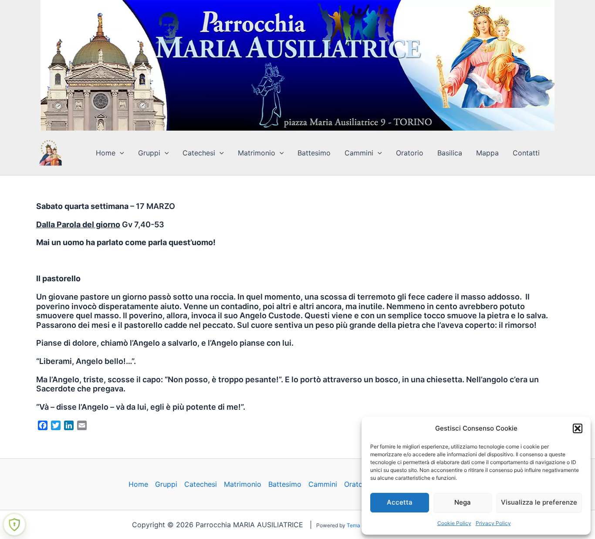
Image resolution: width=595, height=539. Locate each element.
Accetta (399, 502)
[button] (577, 428)
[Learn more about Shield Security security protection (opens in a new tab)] (14, 524)
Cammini (359, 152)
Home (105, 152)
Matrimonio (256, 152)
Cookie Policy (454, 523)
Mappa (487, 152)
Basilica (449, 152)
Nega (462, 502)
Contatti (526, 152)
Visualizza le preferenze (539, 502)
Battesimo (314, 152)
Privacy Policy (493, 523)
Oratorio (409, 152)
